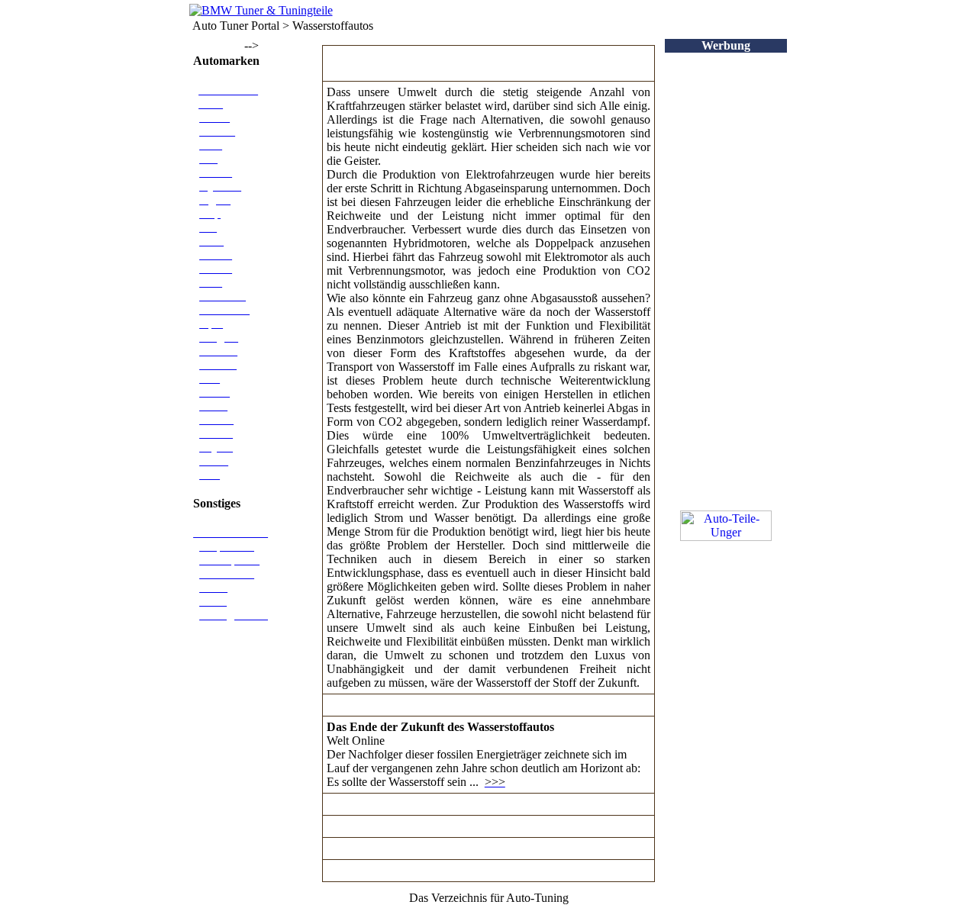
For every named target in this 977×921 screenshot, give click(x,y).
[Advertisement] (726, 281)
